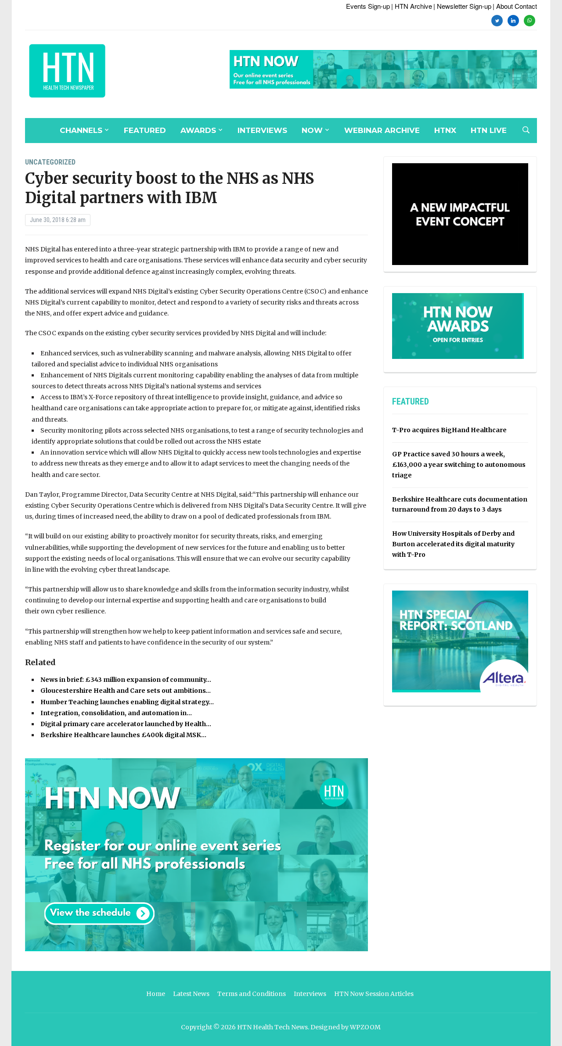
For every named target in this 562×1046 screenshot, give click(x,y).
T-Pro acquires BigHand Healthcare (449, 430)
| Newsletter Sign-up (462, 6)
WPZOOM (365, 1027)
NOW (312, 130)
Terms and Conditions (251, 994)
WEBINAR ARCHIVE (382, 130)
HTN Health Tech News (272, 1027)
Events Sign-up (368, 6)
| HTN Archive (411, 6)
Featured (145, 130)
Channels (81, 130)
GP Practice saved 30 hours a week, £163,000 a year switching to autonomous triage (459, 464)
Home (155, 994)
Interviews (262, 130)
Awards (198, 130)
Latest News (191, 994)
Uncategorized (50, 162)
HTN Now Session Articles (374, 994)
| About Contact (515, 6)
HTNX (445, 130)
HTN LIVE (489, 130)
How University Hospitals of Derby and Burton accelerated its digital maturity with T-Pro (453, 544)
